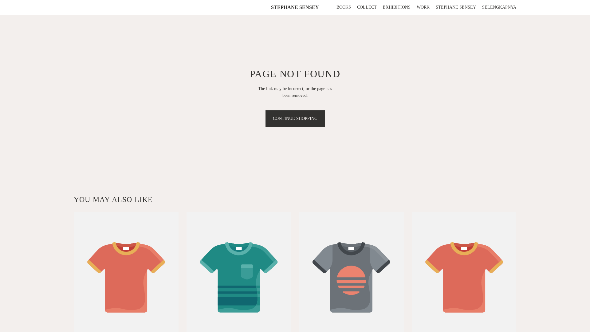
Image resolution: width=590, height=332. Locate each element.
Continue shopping (295, 118)
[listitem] (499, 7)
